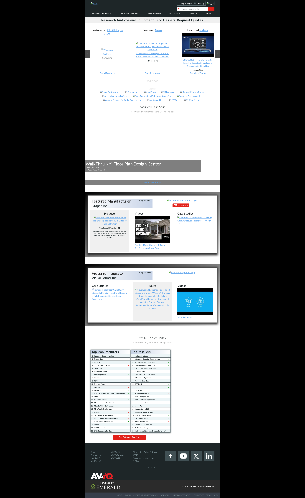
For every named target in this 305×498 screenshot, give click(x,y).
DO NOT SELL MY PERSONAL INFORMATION (176, 495)
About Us (95, 452)
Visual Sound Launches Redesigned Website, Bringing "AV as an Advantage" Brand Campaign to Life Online (152, 304)
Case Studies (204, 30)
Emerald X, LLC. (194, 486)
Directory (193, 14)
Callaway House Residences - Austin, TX (194, 222)
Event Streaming (197, 63)
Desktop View (152, 468)
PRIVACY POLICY (212, 495)
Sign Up (201, 3)
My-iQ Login (186, 3)
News (113, 30)
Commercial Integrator (143, 458)
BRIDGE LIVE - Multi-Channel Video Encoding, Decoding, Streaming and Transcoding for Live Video (152, 63)
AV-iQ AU (115, 458)
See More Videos (152, 73)
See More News (107, 73)
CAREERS (128, 495)
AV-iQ (135, 455)
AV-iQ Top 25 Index (152, 338)
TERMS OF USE (199, 495)
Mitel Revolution (185, 317)
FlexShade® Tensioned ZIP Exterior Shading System (110, 222)
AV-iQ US (115, 452)
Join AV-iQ (95, 458)
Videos (158, 30)
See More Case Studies (197, 73)
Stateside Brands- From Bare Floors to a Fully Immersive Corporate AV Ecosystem (109, 296)
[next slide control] (217, 54)
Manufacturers (154, 14)
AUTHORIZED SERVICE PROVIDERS (145, 495)
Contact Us (96, 455)
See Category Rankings (129, 437)
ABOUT (119, 495)
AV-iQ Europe (117, 455)
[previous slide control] (87, 54)
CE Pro (136, 461)
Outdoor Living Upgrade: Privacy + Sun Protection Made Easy (151, 246)
